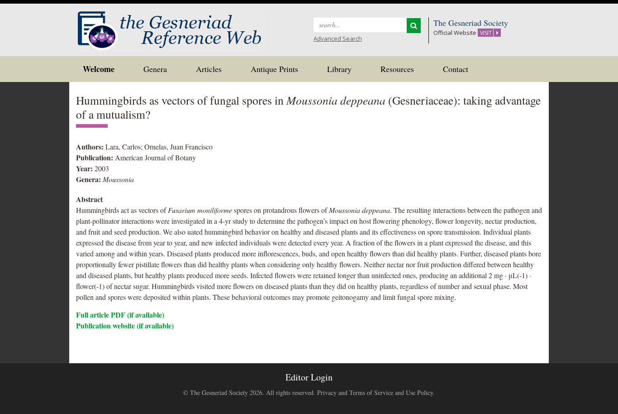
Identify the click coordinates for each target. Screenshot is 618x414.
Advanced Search (338, 38)
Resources (397, 68)
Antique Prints (274, 68)
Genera (155, 68)
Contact (455, 68)
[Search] (414, 25)
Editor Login (309, 377)
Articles (209, 68)
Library (339, 68)
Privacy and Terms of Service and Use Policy (375, 392)
